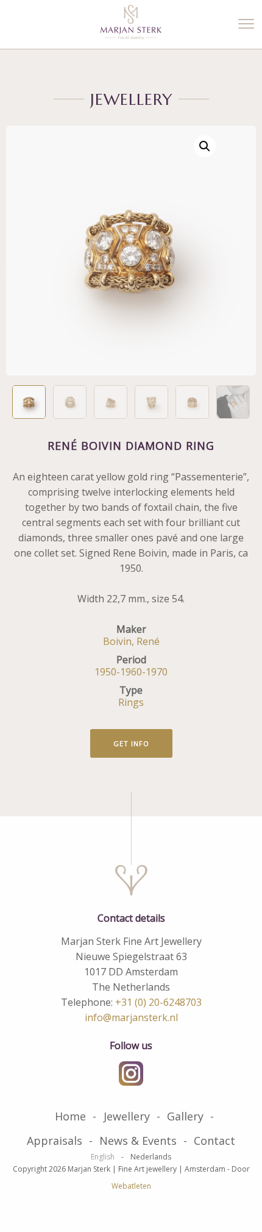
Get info (131, 743)
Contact (214, 1140)
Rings (131, 702)
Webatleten (131, 1186)
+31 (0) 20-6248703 (158, 1002)
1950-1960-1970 (131, 671)
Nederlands (150, 1157)
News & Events (138, 1140)
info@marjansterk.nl (131, 1017)
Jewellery (127, 1116)
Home (70, 1116)
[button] (205, 146)
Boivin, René (131, 641)
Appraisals (54, 1140)
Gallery (185, 1116)
